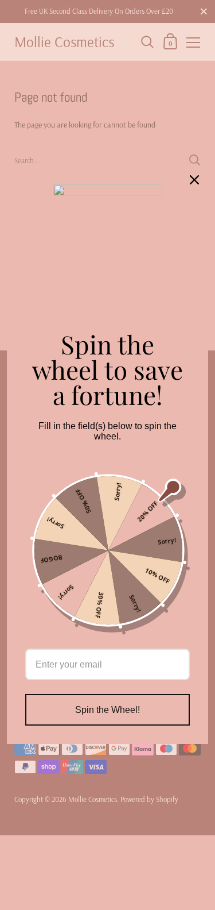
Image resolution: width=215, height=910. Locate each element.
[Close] (194, 180)
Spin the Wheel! (107, 710)
